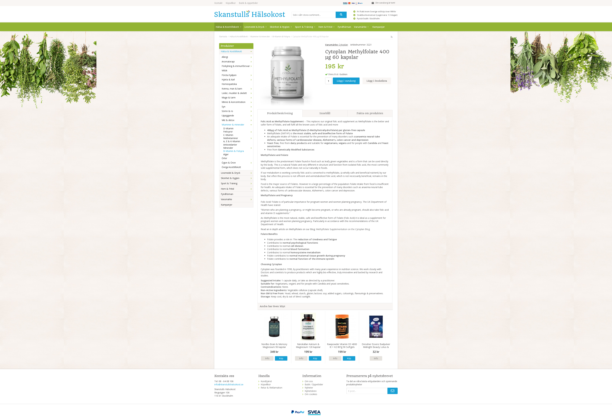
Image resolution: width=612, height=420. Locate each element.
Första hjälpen (229, 75)
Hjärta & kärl (228, 79)
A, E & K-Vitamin (231, 141)
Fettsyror (228, 131)
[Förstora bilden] (287, 74)
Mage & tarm (229, 97)
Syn (223, 106)
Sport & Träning (304, 26)
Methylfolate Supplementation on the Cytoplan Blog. (343, 229)
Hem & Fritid (325, 26)
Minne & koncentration (233, 101)
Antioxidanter (230, 144)
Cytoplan (336, 44)
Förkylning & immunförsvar (236, 66)
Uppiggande (228, 115)
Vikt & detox (228, 120)
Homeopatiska (229, 83)
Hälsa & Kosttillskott (227, 26)
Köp (281, 358)
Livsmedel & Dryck (254, 26)
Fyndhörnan (344, 26)
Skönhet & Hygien (280, 26)
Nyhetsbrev (311, 390)
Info (267, 358)
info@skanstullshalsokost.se (228, 384)
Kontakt (218, 2)
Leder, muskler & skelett (234, 93)
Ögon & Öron (229, 162)
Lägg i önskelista (377, 80)
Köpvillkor (231, 2)
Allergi (225, 56)
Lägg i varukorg (346, 80)
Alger (226, 154)
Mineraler (228, 147)
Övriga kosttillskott (231, 167)
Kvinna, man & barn (232, 88)
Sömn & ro (227, 111)
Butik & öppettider (248, 2)
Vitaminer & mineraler (233, 124)
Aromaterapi (228, 61)
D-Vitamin (228, 128)
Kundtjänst (266, 381)
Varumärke (360, 26)
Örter (224, 158)
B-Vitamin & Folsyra (233, 151)
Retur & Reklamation (271, 387)
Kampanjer (378, 26)
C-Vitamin (228, 134)
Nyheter (309, 387)
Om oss (309, 381)
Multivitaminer (230, 138)
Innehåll (325, 113)
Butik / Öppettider (314, 384)
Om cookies (311, 394)
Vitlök (224, 70)
